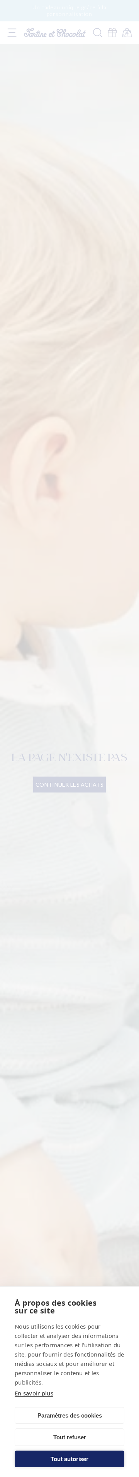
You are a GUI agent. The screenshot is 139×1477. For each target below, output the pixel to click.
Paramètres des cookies (69, 1415)
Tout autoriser (69, 1459)
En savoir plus (34, 1393)
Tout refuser (69, 1437)
